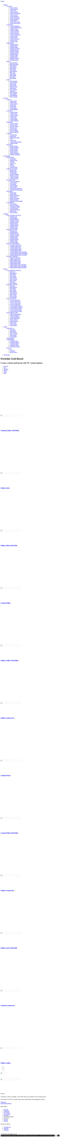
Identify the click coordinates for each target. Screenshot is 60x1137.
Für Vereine (7, 1112)
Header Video (13, 197)
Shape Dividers (14, 212)
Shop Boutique (13, 81)
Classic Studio (13, 20)
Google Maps (13, 182)
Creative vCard (14, 41)
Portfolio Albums (14, 53)
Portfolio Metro (14, 46)
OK (56, 1135)
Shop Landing (13, 89)
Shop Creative (13, 82)
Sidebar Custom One (15, 257)
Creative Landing (14, 30)
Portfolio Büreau (14, 50)
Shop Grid (12, 329)
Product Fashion (14, 149)
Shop (8, 79)
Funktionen (6, 1111)
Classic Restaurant (14, 19)
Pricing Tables (13, 187)
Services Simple (14, 130)
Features (7, 156)
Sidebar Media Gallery (15, 262)
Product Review (14, 151)
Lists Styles (13, 163)
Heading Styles (14, 160)
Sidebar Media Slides (15, 263)
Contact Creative (14, 115)
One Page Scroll (14, 208)
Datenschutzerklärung (6, 1103)
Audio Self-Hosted (14, 318)
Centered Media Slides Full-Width (18, 254)
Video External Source (15, 314)
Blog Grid (12, 72)
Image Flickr (13, 322)
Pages (6, 98)
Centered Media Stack (15, 247)
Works (6, 214)
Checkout (12, 350)
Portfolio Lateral (14, 222)
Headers (10, 191)
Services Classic (14, 123)
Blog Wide (12, 77)
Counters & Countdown (16, 188)
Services (10, 122)
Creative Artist (13, 37)
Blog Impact (13, 67)
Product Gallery (14, 150)
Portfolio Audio (14, 228)
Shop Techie (13, 84)
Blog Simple (13, 78)
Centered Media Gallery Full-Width (19, 253)
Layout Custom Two (15, 301)
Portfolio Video (14, 57)
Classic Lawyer (14, 14)
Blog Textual (13, 280)
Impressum (3, 1102)
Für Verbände (7, 1114)
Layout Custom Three (15, 302)
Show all (6, 366)
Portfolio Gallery (14, 55)
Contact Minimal (14, 120)
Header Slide (13, 194)
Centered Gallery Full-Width (10, 430)
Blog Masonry (13, 65)
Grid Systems (13, 204)
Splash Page (13, 136)
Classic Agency (14, 7)
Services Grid (13, 127)
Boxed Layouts (12, 229)
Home (6, 5)
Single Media (13, 173)
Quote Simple (13, 325)
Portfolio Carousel (14, 51)
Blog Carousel (13, 278)
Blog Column (13, 295)
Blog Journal (13, 68)
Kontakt (6, 1121)
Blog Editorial (13, 71)
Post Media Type (12, 312)
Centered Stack (5, 775)
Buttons (12, 164)
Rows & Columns (14, 205)
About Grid (13, 105)
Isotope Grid (13, 170)
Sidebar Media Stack (15, 260)
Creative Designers (14, 38)
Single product (10, 338)
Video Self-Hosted (14, 315)
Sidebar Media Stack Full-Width (18, 264)
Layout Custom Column (16, 311)
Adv (5, 367)
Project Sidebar (12, 256)
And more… (11, 202)
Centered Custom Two (15, 246)
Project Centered (13, 243)
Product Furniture (14, 147)
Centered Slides (5, 603)
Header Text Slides (14, 198)
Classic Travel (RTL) (15, 23)
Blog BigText (13, 283)
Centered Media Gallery (16, 249)
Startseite (6, 1109)
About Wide (13, 106)
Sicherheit (6, 1115)
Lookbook (10, 339)
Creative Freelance (14, 31)
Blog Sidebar (13, 277)
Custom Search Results (15, 142)
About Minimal (14, 109)
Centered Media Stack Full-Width (18, 252)
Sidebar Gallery (6, 1063)
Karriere (6, 1119)
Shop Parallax (13, 94)
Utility (9, 133)
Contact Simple (14, 119)
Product (10, 144)
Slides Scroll (13, 211)
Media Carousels (14, 175)
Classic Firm (13, 10)
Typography (13, 158)
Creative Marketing (15, 26)
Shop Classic (13, 85)
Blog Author (13, 75)
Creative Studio (14, 36)
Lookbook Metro (14, 343)
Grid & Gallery (12, 168)
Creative (10, 24)
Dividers (12, 161)
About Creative (14, 103)
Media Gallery (13, 171)
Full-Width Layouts (14, 215)
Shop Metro (13, 88)
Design (5, 370)
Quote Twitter (13, 324)
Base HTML (10, 157)
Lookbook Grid (14, 341)
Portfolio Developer (15, 48)
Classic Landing (14, 12)
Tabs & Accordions (15, 181)
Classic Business (14, 16)
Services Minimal (14, 132)
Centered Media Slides (15, 250)
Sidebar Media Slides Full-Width (18, 267)
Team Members (14, 185)
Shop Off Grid (13, 86)
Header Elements (14, 199)
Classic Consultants (15, 17)
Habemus (6, 1128)
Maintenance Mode (15, 137)
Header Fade (13, 192)
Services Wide (13, 129)
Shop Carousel (13, 96)
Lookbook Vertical (14, 342)
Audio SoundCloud (15, 317)
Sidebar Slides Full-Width (9, 545)
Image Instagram (14, 321)
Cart (11, 349)
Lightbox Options (14, 174)
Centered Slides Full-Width (9, 833)
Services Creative (14, 126)
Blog (8, 61)
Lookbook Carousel (15, 346)
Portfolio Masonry (14, 219)
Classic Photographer (15, 13)
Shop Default (13, 336)
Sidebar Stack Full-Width (9, 948)
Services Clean (13, 125)
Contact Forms (13, 167)
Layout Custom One (15, 300)
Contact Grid (13, 116)
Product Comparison (15, 154)
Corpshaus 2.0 (7, 1127)
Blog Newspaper (14, 64)
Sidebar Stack (5, 488)
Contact (10, 110)
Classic (9, 6)
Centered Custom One (15, 245)
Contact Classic (14, 112)
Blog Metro (13, 70)
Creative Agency (14, 29)
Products (10, 328)
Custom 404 (13, 140)
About (9, 99)
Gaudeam (6, 1130)
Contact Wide (13, 118)
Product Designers (14, 153)
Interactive (11, 180)
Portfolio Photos (14, 54)
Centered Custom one (7, 1005)
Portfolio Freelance (14, 58)
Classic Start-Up (14, 9)
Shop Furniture (13, 92)
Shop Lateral (13, 335)
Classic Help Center (15, 22)
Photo (5, 372)
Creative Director (14, 33)
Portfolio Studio (14, 47)
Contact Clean (13, 113)
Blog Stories (13, 74)
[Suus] (30, 2)
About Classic (13, 101)
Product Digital (14, 146)
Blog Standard (13, 293)
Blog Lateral (13, 276)
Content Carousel (14, 177)
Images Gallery (14, 319)
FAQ (11, 139)
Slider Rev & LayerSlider (16, 201)
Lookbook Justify (14, 345)
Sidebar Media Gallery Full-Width (18, 266)
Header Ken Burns (14, 195)
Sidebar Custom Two (15, 259)
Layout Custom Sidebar (16, 310)
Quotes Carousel (14, 178)
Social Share (13, 184)
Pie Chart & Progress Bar (16, 190)
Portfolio (10, 43)
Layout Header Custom (16, 308)
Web (5, 373)
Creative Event (13, 40)
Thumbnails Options (15, 206)
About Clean (13, 102)
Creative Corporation (15, 34)
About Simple (13, 108)
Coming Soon (13, 134)
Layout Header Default (15, 305)
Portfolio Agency (14, 44)
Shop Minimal (13, 95)
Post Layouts (11, 298)
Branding (6, 369)
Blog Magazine (14, 62)
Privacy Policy (13, 352)
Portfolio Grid (13, 216)
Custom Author (14, 143)
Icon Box (12, 166)
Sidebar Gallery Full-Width (9, 660)
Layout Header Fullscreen (16, 307)
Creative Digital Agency (16, 27)
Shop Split (12, 91)
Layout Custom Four (15, 304)
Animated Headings (15, 209)
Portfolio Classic (14, 60)
